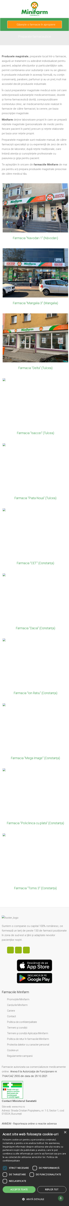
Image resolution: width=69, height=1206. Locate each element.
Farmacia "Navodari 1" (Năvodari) (35, 238)
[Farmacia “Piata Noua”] (34, 474)
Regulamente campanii (20, 1056)
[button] (34, 1199)
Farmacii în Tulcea (35, 334)
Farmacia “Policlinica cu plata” (35, 784)
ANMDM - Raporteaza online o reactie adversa (29, 1123)
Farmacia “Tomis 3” (35, 849)
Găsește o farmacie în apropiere (35, 24)
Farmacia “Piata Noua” (35, 459)
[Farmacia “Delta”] (34, 344)
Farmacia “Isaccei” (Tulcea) (35, 433)
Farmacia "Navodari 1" (35, 199)
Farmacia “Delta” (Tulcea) (35, 368)
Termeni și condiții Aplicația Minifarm (27, 1033)
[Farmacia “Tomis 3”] (34, 864)
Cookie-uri (12, 1050)
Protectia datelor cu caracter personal (28, 1044)
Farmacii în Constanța (35, 529)
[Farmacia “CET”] (34, 539)
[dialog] (34, 1167)
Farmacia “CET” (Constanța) (35, 563)
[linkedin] (18, 950)
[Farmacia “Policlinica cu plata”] (34, 799)
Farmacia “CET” (35, 524)
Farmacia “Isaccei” (35, 394)
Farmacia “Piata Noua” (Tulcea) (35, 498)
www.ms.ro (18, 1106)
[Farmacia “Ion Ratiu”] (34, 669)
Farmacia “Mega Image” (35, 719)
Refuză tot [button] (51, 1189)
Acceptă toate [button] (19, 1189)
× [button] (65, 1132)
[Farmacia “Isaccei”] (34, 409)
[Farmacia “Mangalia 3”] (34, 279)
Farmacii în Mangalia (35, 269)
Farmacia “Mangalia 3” (35, 264)
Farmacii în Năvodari (35, 204)
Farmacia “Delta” (35, 329)
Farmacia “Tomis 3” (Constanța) (35, 888)
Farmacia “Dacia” (35, 589)
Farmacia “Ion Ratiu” (35, 654)
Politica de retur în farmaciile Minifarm (28, 1039)
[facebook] (10, 950)
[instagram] (26, 950)
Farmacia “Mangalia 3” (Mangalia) (35, 303)
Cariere (11, 1010)
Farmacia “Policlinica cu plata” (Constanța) (35, 823)
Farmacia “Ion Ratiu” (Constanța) (35, 693)
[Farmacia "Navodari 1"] (34, 214)
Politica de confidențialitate (22, 1022)
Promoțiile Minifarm (18, 999)
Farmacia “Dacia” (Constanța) (35, 628)
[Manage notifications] (61, 1198)
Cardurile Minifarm (17, 1005)
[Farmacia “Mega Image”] (34, 734)
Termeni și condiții (17, 1027)
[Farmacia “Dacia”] (34, 604)
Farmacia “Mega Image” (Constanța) (35, 758)
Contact (11, 1016)
